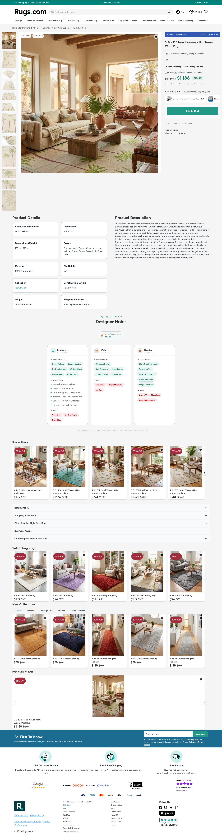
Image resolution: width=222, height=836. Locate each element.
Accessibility (116, 821)
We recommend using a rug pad (196, 91)
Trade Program (69, 825)
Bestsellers (67, 821)
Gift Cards (67, 805)
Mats (134, 20)
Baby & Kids (108, 20)
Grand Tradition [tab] (77, 610)
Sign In (184, 12)
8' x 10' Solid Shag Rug (24, 595)
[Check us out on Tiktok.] (171, 807)
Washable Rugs (55, 20)
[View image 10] (9, 173)
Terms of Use (21, 815)
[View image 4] (9, 85)
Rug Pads (123, 20)
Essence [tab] (30, 610)
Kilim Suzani (63, 27)
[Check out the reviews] (169, 822)
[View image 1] (9, 40)
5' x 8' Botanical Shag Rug (143, 595)
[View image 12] (9, 200)
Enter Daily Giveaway (71, 828)
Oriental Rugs (49, 27)
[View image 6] (9, 107)
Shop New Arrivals (111, 2)
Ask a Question (174, 123)
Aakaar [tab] (61, 610)
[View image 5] (9, 96)
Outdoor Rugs (91, 20)
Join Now (200, 734)
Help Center (116, 811)
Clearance (203, 20)
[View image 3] (9, 74)
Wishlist (198, 12)
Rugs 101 (114, 815)
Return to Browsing (21, 27)
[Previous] (15, 472)
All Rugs (18, 20)
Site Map (66, 815)
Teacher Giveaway (70, 831)
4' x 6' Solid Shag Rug (63, 595)
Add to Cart (192, 111)
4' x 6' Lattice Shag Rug (181, 595)
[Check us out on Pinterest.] (176, 807)
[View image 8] (9, 140)
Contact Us (115, 802)
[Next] (204, 472)
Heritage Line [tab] (46, 610)
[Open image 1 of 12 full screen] (89, 119)
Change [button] (183, 133)
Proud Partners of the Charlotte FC (77, 802)
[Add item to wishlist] (45, 449)
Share (190, 123)
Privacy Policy (193, 739)
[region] (89, 102)
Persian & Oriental (35, 20)
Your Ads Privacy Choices (27, 821)
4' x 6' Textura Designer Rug (27, 658)
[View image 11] (9, 184)
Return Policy (116, 818)
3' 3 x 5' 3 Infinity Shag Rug (104, 595)
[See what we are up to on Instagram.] (165, 807)
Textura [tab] (18, 610)
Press (113, 825)
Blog (64, 808)
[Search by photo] (52, 11)
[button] (156, 36)
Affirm (65, 818)
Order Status (201, 2)
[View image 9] (9, 156)
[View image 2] (9, 59)
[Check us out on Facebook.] (160, 807)
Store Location (69, 811)
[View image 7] (9, 123)
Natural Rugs (74, 20)
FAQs (113, 808)
